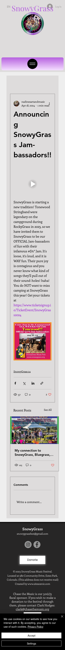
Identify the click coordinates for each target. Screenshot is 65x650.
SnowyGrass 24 (22, 371)
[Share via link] (42, 383)
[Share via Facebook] (15, 383)
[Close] (60, 618)
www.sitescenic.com (39, 584)
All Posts (15, 82)
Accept (31, 635)
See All (48, 409)
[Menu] (32, 63)
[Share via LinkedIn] (33, 383)
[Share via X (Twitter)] (24, 383)
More (30, 82)
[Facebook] (36, 544)
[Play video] (32, 184)
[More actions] (49, 103)
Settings (31, 643)
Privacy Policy (35, 626)
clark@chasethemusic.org (32, 609)
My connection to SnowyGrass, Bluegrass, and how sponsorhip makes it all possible (32, 452)
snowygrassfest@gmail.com (32, 533)
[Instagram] (28, 544)
